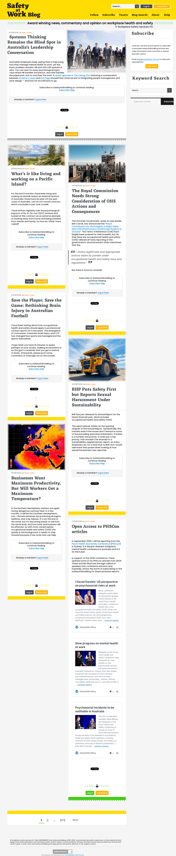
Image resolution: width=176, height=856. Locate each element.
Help (167, 15)
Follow (94, 15)
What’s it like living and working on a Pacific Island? (36, 179)
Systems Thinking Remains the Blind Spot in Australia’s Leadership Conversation (34, 45)
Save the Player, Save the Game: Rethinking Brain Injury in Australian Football (36, 308)
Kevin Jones (27, 32)
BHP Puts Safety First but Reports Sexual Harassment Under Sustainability (94, 397)
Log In (146, 6)
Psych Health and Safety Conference (91, 543)
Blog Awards (140, 15)
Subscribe (162, 6)
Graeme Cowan (27, 78)
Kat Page (45, 78)
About (155, 15)
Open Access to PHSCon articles (95, 529)
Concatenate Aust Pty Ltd (74, 855)
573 (63, 820)
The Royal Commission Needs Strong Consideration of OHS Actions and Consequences (95, 201)
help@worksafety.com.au (148, 59)
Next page (75, 820)
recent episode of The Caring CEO (72, 75)
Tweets (123, 15)
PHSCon (116, 543)
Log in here (40, 99)
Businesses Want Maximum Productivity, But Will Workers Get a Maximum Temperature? (36, 488)
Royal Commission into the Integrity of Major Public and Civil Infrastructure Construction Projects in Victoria (96, 227)
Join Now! (152, 66)
